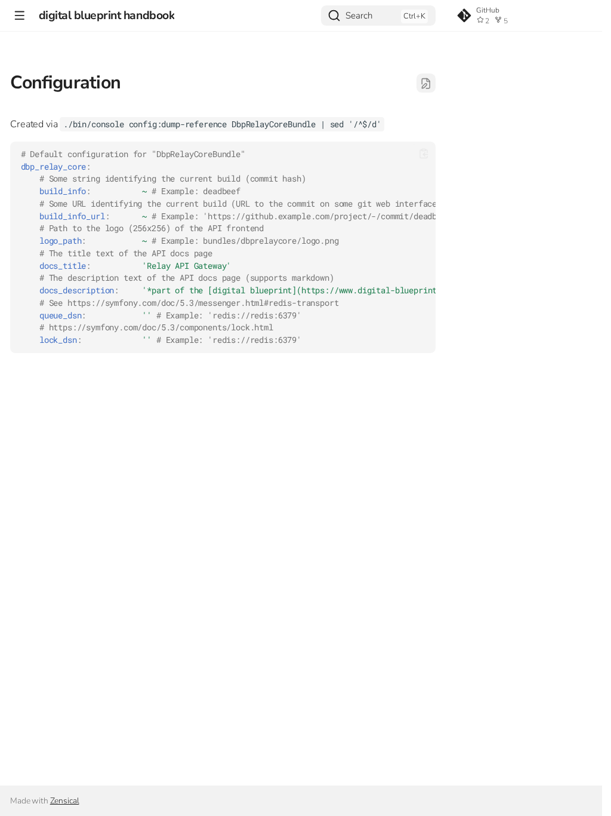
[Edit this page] (426, 83)
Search (358, 16)
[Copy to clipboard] (423, 153)
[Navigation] (19, 15)
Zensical (64, 800)
